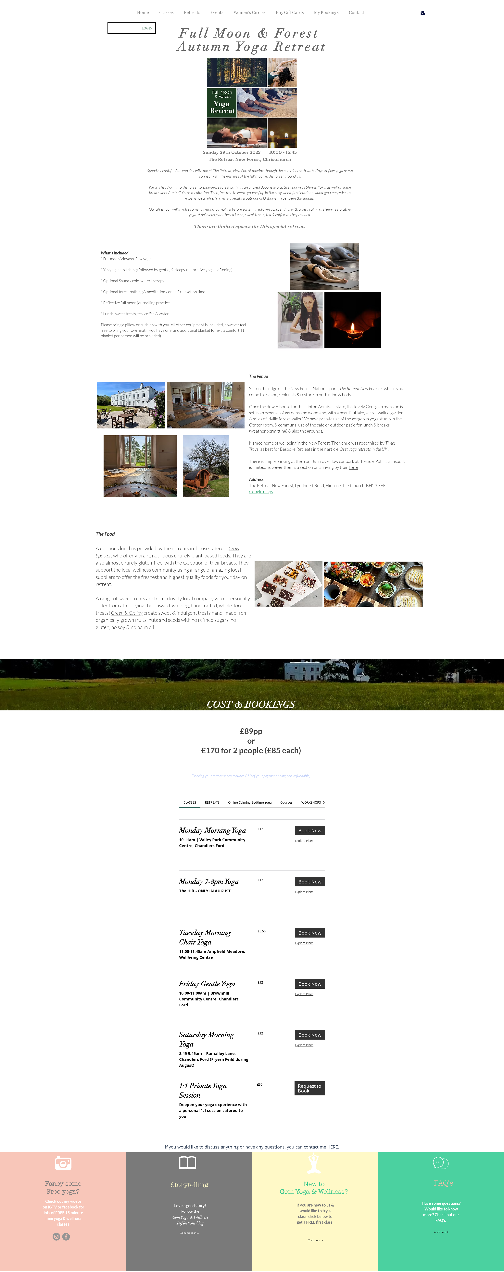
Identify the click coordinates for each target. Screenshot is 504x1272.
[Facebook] (66, 1237)
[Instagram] (56, 1237)
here (353, 467)
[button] (164, 10)
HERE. (332, 1147)
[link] (189, 802)
